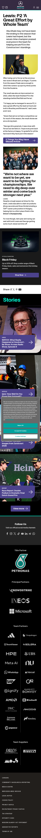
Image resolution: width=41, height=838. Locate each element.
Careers (5, 777)
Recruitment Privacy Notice (13, 809)
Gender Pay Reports (10, 827)
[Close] (37, 399)
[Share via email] (19, 289)
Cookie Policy (7, 800)
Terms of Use (7, 831)
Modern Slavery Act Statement (14, 822)
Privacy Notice (8, 804)
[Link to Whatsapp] (33, 533)
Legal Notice (7, 795)
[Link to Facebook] (7, 533)
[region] (20, 419)
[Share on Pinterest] (16, 289)
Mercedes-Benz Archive (11, 791)
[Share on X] (14, 289)
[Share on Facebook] (11, 289)
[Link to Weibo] (30, 533)
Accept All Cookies (20, 431)
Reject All (21, 425)
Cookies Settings (20, 436)
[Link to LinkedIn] (26, 533)
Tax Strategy (7, 813)
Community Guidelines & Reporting (16, 782)
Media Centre (7, 786)
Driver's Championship (12, 214)
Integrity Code (8, 818)
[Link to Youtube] (22, 533)
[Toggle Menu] (37, 7)
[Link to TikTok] (18, 533)
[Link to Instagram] (11, 533)
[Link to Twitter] (15, 533)
